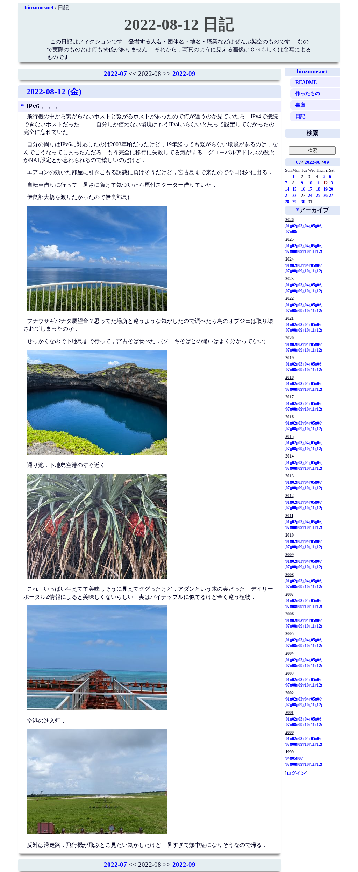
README (306, 82)
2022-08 (313, 162)
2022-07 (115, 73)
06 (319, 226)
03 (300, 226)
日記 (300, 116)
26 (325, 195)
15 (294, 189)
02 (294, 226)
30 (303, 202)
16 (303, 189)
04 (307, 226)
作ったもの (307, 93)
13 (331, 183)
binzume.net (38, 7)
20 (331, 189)
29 (294, 202)
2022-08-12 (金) (53, 91)
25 (318, 195)
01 (288, 226)
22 (294, 195)
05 (313, 226)
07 (298, 162)
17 (310, 189)
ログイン (296, 773)
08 (294, 231)
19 (325, 189)
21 (287, 195)
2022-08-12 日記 (179, 24)
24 (310, 195)
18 (318, 189)
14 (287, 189)
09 (326, 162)
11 (318, 183)
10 (310, 183)
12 (319, 251)
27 (331, 195)
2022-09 (183, 73)
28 (287, 202)
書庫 (300, 105)
